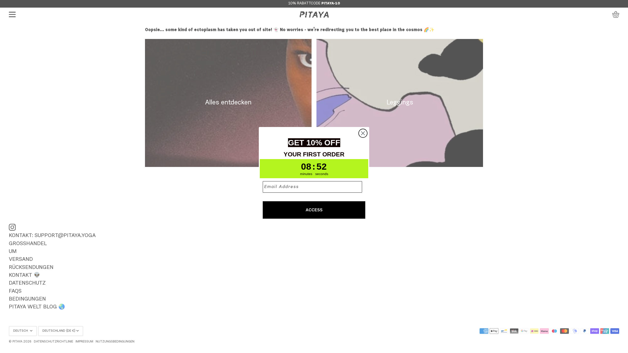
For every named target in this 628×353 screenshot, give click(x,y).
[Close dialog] (363, 133)
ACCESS (314, 210)
